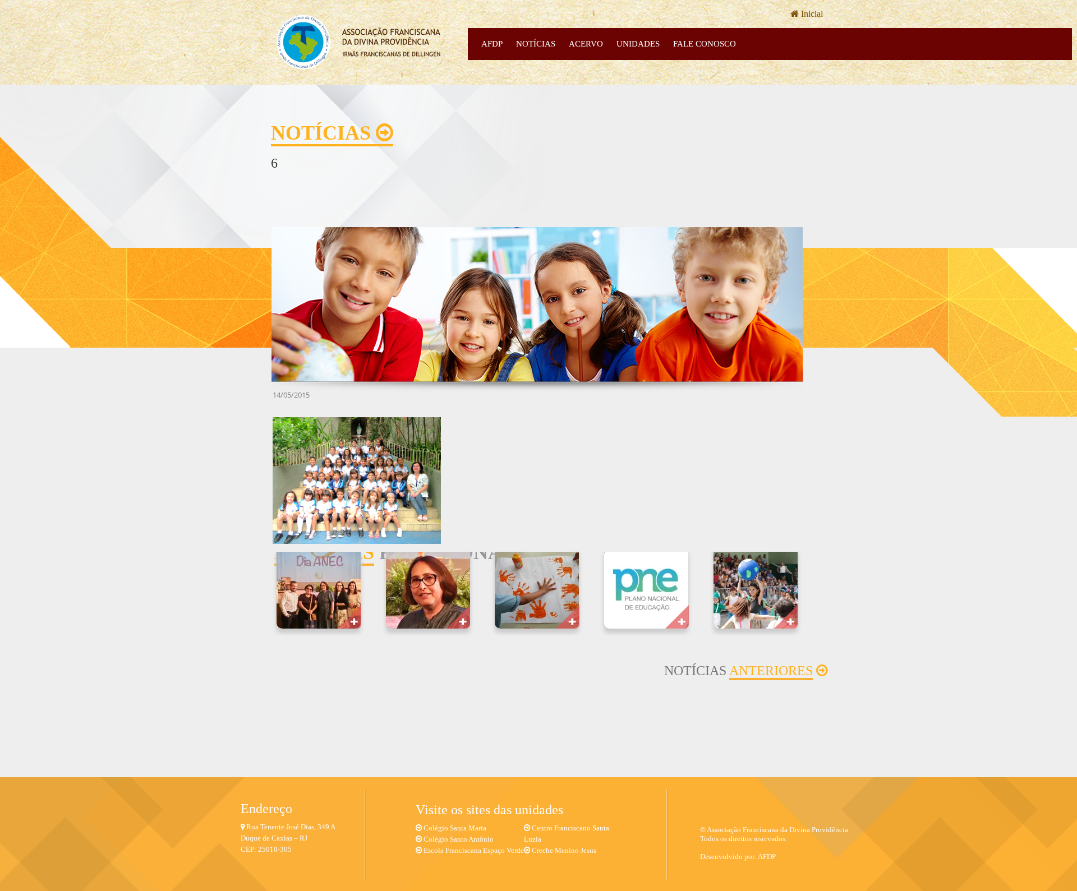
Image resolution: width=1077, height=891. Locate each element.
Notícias (535, 43)
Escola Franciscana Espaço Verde (474, 850)
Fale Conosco (704, 43)
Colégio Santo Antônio (459, 839)
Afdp (492, 43)
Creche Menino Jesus (564, 850)
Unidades (638, 43)
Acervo (586, 43)
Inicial (811, 14)
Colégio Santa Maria (455, 828)
